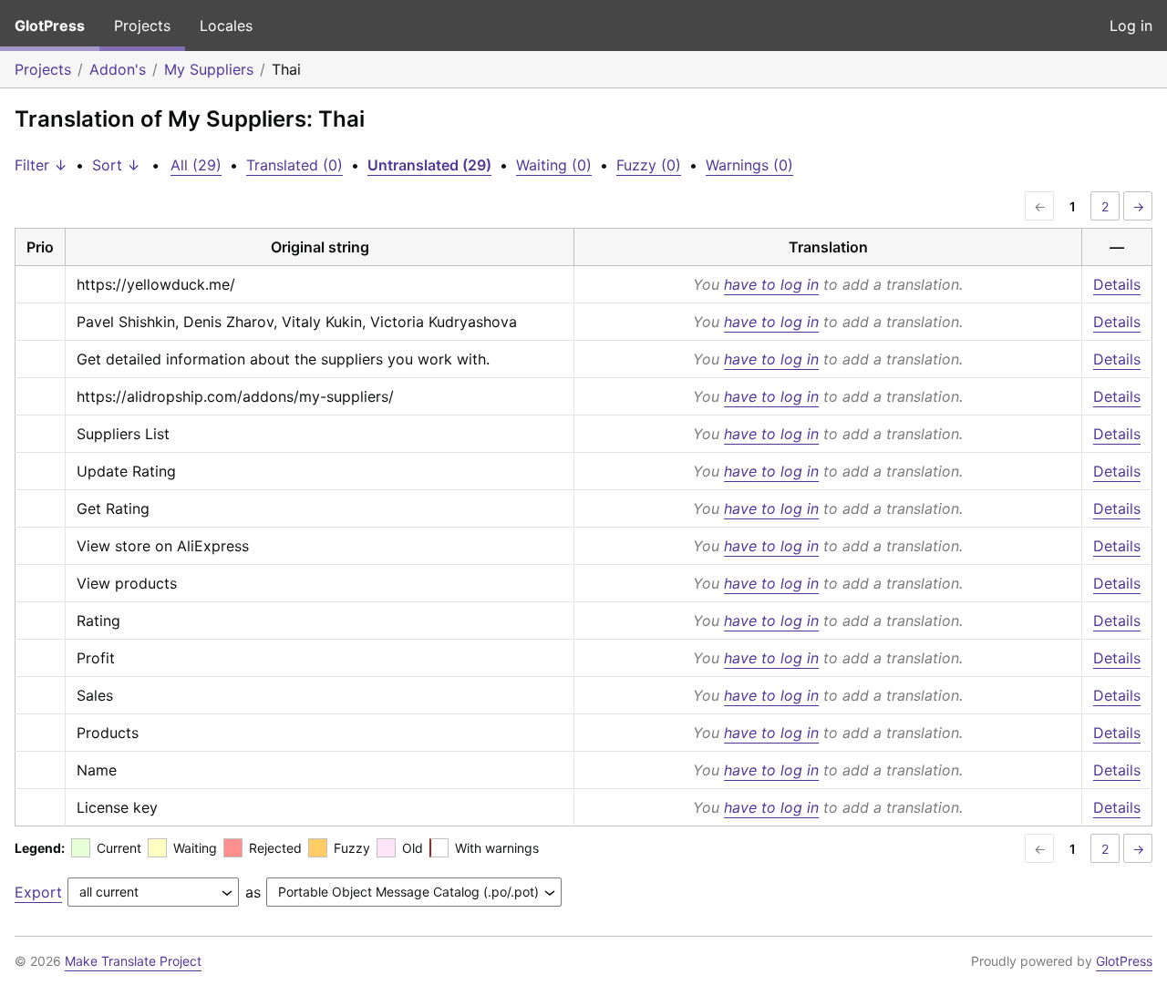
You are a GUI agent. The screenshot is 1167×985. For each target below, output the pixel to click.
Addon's (117, 69)
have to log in (771, 284)
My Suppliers (208, 69)
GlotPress (50, 25)
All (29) (196, 165)
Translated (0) (294, 165)
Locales (226, 25)
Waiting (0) (554, 165)
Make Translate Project (133, 961)
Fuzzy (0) (648, 165)
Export (38, 892)
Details (1117, 284)
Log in (1131, 25)
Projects (142, 25)
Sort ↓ (116, 165)
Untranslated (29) (429, 165)
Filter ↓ (41, 165)
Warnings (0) (749, 165)
